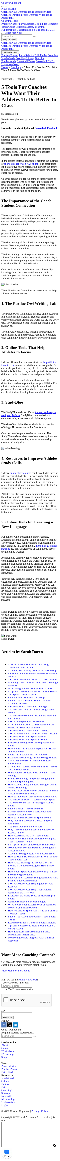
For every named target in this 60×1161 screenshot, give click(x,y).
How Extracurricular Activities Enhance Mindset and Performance (29, 933)
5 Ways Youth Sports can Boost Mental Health (32, 733)
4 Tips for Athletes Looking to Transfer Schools (33, 691)
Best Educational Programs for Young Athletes (32, 757)
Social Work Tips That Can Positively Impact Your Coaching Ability (32, 840)
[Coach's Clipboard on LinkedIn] (15, 1026)
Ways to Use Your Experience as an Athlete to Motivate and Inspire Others (32, 906)
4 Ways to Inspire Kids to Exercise (26, 721)
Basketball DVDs (45, 29)
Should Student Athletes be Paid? (25, 808)
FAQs (4, 1054)
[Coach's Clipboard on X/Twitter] (9, 1026)
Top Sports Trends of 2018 (22, 694)
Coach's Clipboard (11, 2)
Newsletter (7, 1096)
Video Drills (45, 14)
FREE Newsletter (27, 979)
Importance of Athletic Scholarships (27, 697)
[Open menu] (6, 6)
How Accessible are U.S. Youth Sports (28, 835)
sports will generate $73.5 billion (21, 163)
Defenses (22, 11)
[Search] (2, 6)
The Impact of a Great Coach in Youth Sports (32, 799)
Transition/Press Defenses (24, 14)
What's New (7, 1051)
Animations (7, 17)
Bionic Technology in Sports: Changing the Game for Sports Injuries (31, 780)
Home (4, 67)
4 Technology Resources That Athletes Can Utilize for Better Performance (31, 726)
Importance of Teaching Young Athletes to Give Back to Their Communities (33, 879)
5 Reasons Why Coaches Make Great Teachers (33, 679)
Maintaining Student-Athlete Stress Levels (30, 688)
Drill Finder (40, 23)
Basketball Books (26, 29)
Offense (5, 1081)
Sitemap (5, 1093)
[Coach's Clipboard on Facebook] (3, 1026)
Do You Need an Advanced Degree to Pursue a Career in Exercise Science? (33, 792)
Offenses (6, 11)
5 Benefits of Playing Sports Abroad (27, 736)
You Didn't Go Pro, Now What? (25, 826)
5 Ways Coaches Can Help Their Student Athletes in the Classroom (29, 891)
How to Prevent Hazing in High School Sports (32, 796)
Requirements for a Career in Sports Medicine (32, 922)
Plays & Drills (8, 8)
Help (11, 1054)
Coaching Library (25, 26)
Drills (31, 11)
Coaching (16, 67)
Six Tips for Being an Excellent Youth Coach (31, 844)
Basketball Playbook (46, 128)
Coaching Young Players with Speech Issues (31, 853)
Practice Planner (9, 23)
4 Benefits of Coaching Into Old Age (27, 706)
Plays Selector (26, 23)
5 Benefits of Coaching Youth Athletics (28, 730)
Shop (4, 1057)
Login (8, 32)
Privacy (35, 1111)
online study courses (20, 473)
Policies (45, 1111)
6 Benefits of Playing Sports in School (28, 739)
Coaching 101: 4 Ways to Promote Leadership (32, 670)
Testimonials (7, 1102)
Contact (5, 1048)
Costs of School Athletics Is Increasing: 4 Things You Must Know (29, 666)
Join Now (17, 32)
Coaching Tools (9, 20)
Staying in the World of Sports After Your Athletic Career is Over (30, 813)
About (4, 1045)
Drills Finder (8, 1072)
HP (3, 1010)
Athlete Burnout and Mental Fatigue (27, 901)
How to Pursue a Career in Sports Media (29, 817)
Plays (14, 11)
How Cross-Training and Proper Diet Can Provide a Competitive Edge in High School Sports (31, 865)
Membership (7, 1099)
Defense (5, 1084)
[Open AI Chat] (6, 1153)
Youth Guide (8, 1078)
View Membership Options (15, 970)
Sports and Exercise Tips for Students (27, 754)
